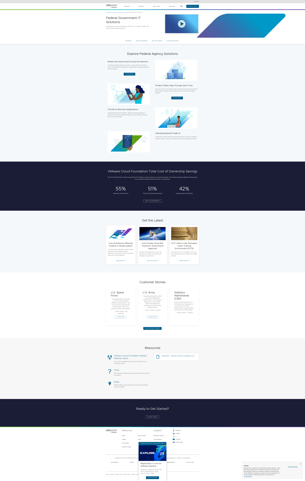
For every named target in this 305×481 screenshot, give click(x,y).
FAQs (116, 370)
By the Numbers (142, 41)
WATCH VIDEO (152, 260)
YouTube (178, 439)
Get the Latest (157, 41)
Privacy (132, 462)
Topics (139, 439)
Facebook (178, 430)
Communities (125, 443)
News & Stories (142, 435)
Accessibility (114, 462)
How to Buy (156, 6)
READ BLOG (120, 260)
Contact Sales (152, 416)
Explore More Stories (152, 328)
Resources (172, 6)
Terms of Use (190, 462)
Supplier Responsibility (168, 462)
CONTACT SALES (192, 6)
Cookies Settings (292, 466)
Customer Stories (173, 41)
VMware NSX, (118, 474)
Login (195, 1)
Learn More (129, 74)
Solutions (141, 6)
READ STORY (183, 260)
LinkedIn (178, 433)
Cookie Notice (248, 476)
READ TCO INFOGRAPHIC (152, 200)
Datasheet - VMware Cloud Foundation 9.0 (178, 356)
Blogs (116, 382)
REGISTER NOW (152, 477)
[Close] (300, 463)
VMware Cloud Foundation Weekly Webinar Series (130, 357)
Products (127, 6)
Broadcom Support (159, 435)
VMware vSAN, (126, 474)
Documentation (158, 439)
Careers (124, 439)
